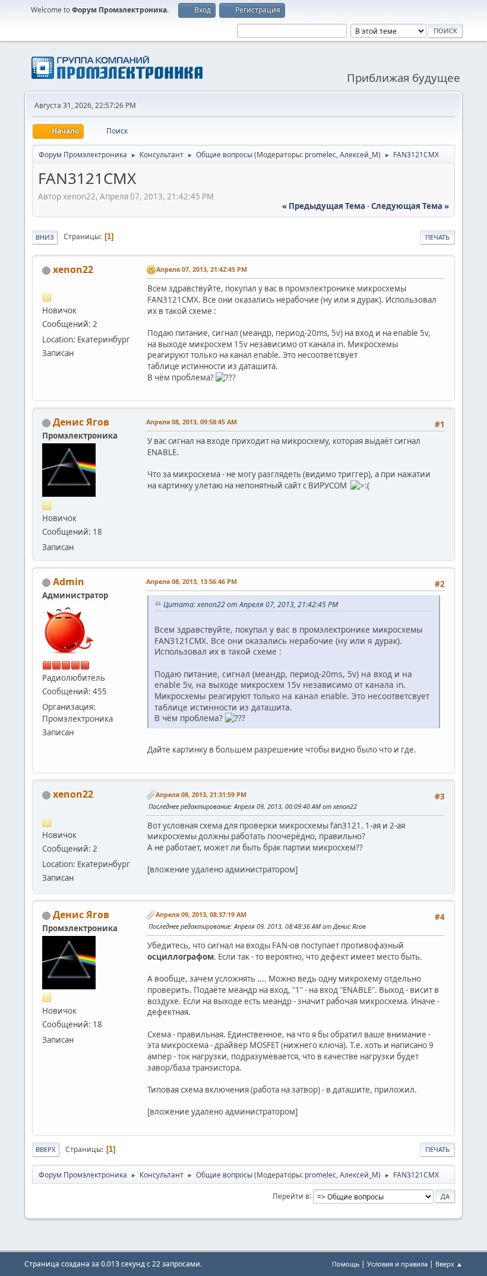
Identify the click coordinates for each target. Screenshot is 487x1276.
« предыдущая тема (323, 206)
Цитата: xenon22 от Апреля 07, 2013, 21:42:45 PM (250, 604)
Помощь (345, 1263)
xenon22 (73, 269)
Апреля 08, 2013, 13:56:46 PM (191, 581)
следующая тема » (410, 206)
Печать (437, 237)
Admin (68, 581)
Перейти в (291, 1196)
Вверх (46, 1149)
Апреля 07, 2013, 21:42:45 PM (201, 269)
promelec (320, 155)
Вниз (45, 237)
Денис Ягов (81, 421)
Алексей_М (359, 155)
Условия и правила (397, 1263)
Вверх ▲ (449, 1263)
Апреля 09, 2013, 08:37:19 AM (201, 914)
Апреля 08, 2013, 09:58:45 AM (191, 421)
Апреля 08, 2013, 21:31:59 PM (201, 794)
